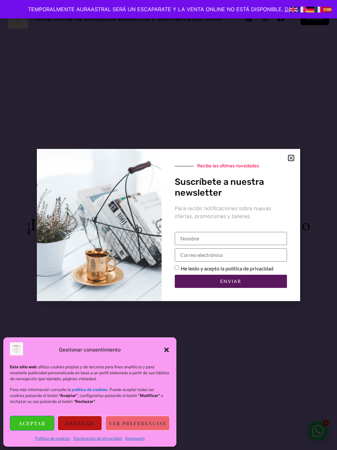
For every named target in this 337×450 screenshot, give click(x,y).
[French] (302, 9)
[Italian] (319, 9)
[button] (166, 350)
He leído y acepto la (227, 268)
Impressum (135, 438)
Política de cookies (52, 438)
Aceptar (32, 423)
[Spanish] (328, 9)
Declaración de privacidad (97, 438)
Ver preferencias (137, 423)
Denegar (80, 423)
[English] (293, 9)
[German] (310, 9)
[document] (168, 225)
